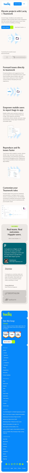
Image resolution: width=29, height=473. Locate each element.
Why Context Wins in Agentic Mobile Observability (14, 414)
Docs (4, 391)
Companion (6, 362)
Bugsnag (5, 458)
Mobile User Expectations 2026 (10, 419)
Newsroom (5, 383)
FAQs (4, 388)
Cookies (24, 468)
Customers (5, 396)
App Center (5, 441)
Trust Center (5, 398)
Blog (4, 381)
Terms (15, 468)
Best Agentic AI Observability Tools (10, 426)
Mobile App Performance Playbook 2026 (12, 416)
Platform (5, 360)
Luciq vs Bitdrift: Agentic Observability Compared (13, 429)
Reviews (5, 386)
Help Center (5, 393)
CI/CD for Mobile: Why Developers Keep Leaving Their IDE (13, 432)
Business (6, 355)
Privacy (19, 468)
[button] (24, 4)
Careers (4, 403)
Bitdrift (4, 454)
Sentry (4, 449)
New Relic (5, 439)
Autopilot (6, 365)
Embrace (5, 444)
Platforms (5, 372)
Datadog (5, 446)
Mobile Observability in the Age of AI (11, 424)
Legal (11, 468)
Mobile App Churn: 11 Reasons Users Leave (12, 421)
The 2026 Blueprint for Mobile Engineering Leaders (14, 411)
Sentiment (6, 357)
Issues (5, 352)
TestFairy (5, 456)
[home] (6, 3)
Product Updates (6, 375)
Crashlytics (5, 451)
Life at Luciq (5, 405)
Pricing (4, 367)
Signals (4, 350)
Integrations (5, 370)
